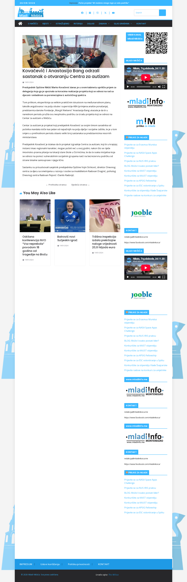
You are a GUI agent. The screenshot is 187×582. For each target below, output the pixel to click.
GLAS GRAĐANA (121, 23)
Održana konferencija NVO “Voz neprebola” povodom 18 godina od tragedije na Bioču (35, 245)
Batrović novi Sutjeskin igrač (67, 238)
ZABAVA (103, 23)
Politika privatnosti (79, 564)
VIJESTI (45, 23)
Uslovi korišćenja (50, 564)
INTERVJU (78, 23)
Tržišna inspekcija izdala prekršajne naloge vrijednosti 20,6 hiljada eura (104, 242)
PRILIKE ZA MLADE (138, 137)
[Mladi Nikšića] (20, 23)
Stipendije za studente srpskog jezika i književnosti (100, 3)
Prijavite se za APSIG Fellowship (140, 180)
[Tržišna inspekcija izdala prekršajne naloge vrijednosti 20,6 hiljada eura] (104, 215)
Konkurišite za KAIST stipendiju (140, 170)
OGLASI (90, 23)
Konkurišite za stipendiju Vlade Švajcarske (145, 190)
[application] (145, 77)
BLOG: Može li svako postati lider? (141, 165)
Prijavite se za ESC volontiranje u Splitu (144, 185)
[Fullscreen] (163, 86)
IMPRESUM (25, 564)
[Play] (127, 86)
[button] (50, 23)
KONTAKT (141, 23)
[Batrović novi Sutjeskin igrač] (70, 215)
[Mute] (159, 86)
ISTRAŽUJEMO (62, 23)
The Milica (113, 574)
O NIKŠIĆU (33, 23)
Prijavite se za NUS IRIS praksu (140, 161)
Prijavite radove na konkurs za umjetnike (145, 195)
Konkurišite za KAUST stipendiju (140, 175)
